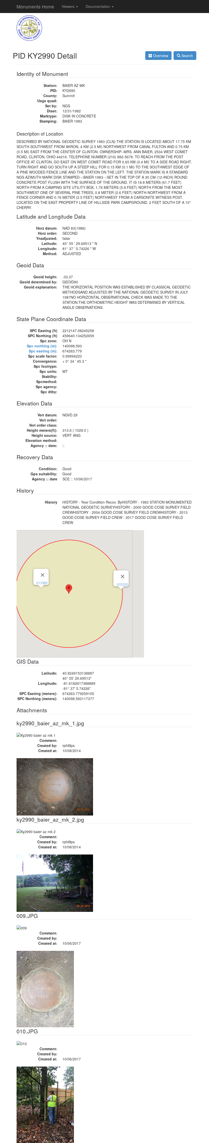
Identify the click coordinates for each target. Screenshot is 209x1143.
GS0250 (122, 584)
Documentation (98, 6)
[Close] (42, 575)
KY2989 (41, 583)
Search (186, 55)
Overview (160, 55)
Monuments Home (35, 6)
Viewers (68, 6)
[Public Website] (29, 27)
